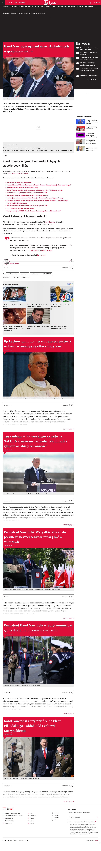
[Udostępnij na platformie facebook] (69, 268)
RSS (27, 840)
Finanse (30, 7)
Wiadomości (6, 7)
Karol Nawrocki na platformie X (18, 173)
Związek (14, 7)
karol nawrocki (24, 274)
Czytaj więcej (91, 80)
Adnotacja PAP (8, 823)
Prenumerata (89, 7)
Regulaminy (21, 840)
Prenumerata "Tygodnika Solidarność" (14, 816)
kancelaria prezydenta (13, 274)
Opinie (81, 7)
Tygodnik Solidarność (42, 7)
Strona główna (6, 13)
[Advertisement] (50, 29)
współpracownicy (35, 274)
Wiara (53, 7)
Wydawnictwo (33, 816)
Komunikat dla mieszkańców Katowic (19, 182)
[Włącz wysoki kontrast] (11, 2)
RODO (15, 840)
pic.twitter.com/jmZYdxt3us (41, 250)
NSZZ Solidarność (20, 2)
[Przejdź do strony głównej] (49, 2)
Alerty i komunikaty (63, 7)
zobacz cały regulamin (85, 834)
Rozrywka (74, 7)
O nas (31, 813)
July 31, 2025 (41, 255)
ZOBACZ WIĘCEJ (47, 274)
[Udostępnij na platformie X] (72, 268)
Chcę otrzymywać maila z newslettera (83, 822)
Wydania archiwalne (9, 821)
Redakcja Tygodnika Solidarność (12, 813)
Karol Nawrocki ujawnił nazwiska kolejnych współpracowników (31, 13)
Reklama (32, 823)
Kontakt (31, 821)
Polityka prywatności (7, 840)
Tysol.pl (96, 840)
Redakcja (32, 818)
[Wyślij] (97, 817)
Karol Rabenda (50, 222)
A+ (9, 2)
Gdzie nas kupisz (9, 818)
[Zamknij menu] (2, 2)
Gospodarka (23, 7)
